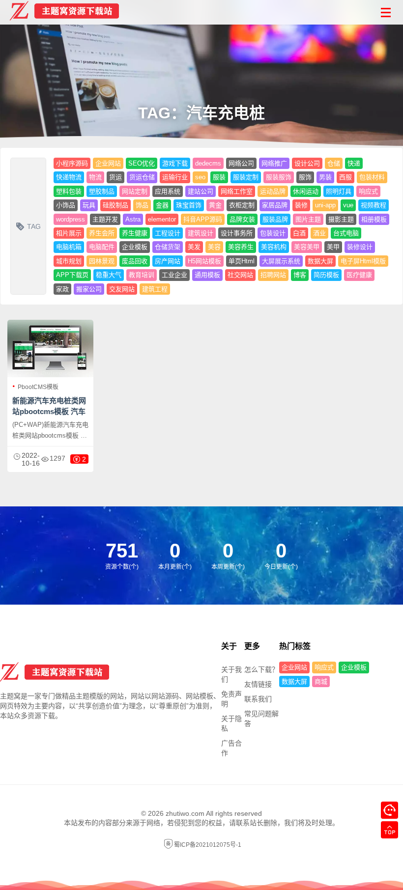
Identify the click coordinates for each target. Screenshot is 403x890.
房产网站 (167, 261)
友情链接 (258, 684)
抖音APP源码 (202, 219)
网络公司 (241, 163)
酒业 (319, 233)
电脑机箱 (69, 246)
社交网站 (240, 274)
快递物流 (69, 177)
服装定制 (246, 177)
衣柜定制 (242, 205)
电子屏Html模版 (363, 261)
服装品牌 (275, 219)
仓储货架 (167, 246)
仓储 (333, 163)
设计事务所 (237, 233)
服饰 (305, 177)
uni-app (325, 205)
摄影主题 (341, 219)
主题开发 (105, 219)
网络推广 (274, 163)
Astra (133, 219)
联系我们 (258, 699)
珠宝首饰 (189, 205)
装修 (301, 205)
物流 (95, 177)
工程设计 (167, 233)
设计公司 (307, 163)
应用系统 (167, 191)
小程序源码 (72, 163)
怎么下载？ (261, 669)
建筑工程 (155, 289)
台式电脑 (346, 233)
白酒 (299, 233)
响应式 (368, 191)
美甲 (333, 246)
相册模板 (374, 219)
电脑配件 (102, 246)
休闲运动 (305, 191)
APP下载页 (72, 274)
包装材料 (372, 177)
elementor (162, 219)
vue (348, 205)
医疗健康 (359, 274)
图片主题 (308, 219)
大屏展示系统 (281, 261)
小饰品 (65, 205)
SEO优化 (141, 163)
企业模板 (134, 246)
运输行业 (175, 177)
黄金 (215, 205)
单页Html (242, 261)
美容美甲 (306, 246)
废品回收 (134, 261)
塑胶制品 (102, 191)
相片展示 (69, 233)
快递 (353, 163)
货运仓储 (142, 177)
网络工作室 (237, 191)
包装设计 (273, 233)
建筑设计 (200, 233)
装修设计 (360, 246)
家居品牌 (275, 205)
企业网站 (108, 163)
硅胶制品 (115, 205)
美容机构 (274, 246)
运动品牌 (273, 191)
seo (200, 177)
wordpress (70, 219)
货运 (115, 177)
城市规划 (69, 261)
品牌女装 (242, 219)
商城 (321, 681)
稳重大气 (108, 274)
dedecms (208, 163)
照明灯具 (338, 191)
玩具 (89, 205)
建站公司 (200, 191)
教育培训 (141, 274)
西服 (345, 177)
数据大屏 (320, 261)
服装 (219, 177)
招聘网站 (273, 274)
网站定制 (134, 191)
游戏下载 (175, 163)
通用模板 (207, 274)
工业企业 (174, 274)
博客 (299, 274)
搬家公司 (89, 289)
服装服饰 (278, 177)
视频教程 (373, 205)
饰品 (142, 205)
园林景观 (102, 261)
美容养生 (241, 246)
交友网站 (122, 289)
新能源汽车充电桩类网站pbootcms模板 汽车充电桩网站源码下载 (49, 411)
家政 (62, 289)
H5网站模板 (204, 261)
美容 (214, 246)
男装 (325, 177)
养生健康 (134, 233)
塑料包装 (69, 191)
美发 (194, 246)
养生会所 (102, 233)
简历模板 (326, 274)
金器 (162, 205)
